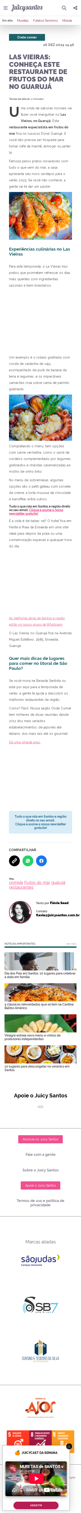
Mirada (67, 20)
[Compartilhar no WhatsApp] (27, 860)
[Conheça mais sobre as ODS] (40, 1441)
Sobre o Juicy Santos (40, 1170)
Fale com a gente (41, 1154)
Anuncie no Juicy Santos (40, 1139)
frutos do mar (37, 882)
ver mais (71, 943)
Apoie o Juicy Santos (40, 1185)
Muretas (23, 20)
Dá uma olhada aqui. (25, 742)
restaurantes (21, 887)
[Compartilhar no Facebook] (41, 860)
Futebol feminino (45, 20)
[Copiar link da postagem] (14, 860)
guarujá (58, 882)
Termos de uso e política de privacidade (40, 1203)
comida (16, 882)
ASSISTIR (36, 1505)
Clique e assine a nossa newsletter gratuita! (36, 511)
